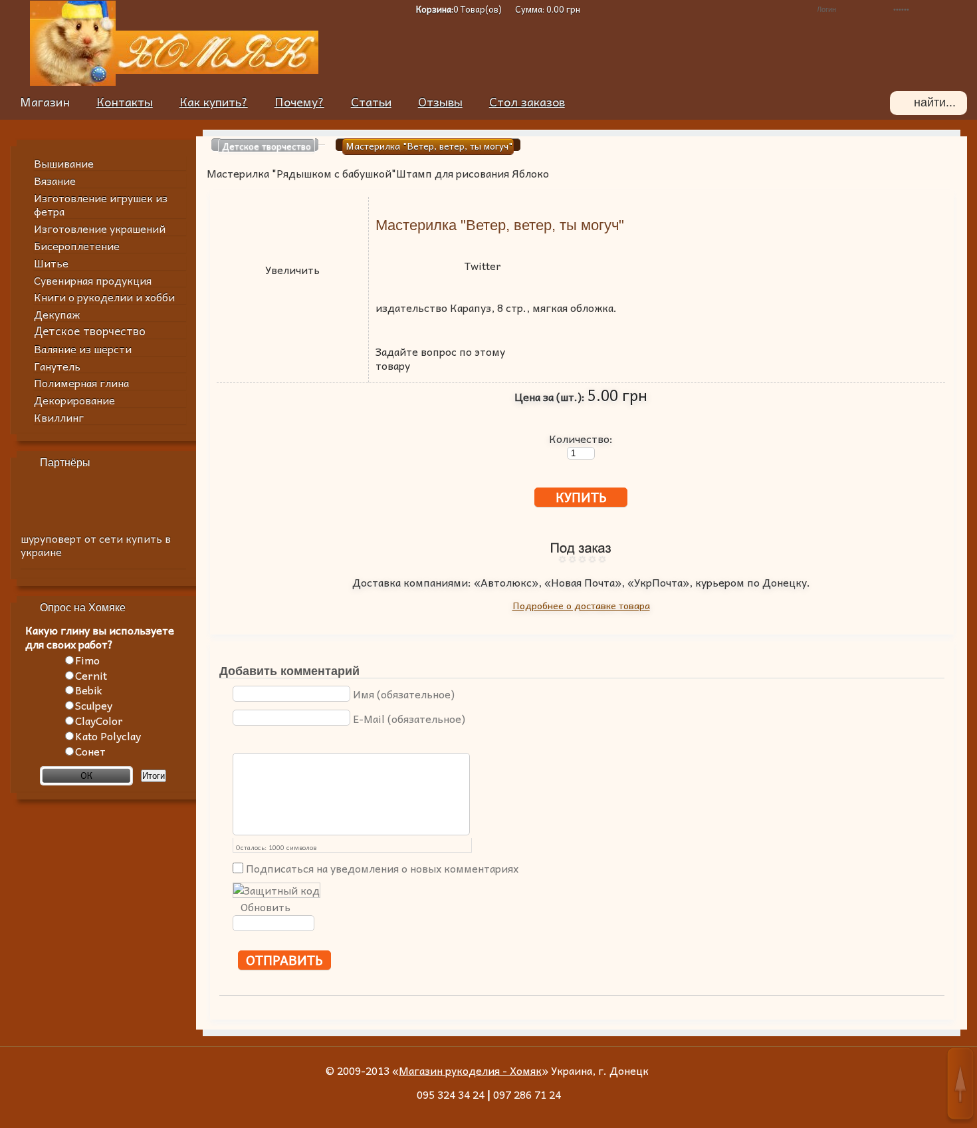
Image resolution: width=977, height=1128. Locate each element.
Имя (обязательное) (404, 693)
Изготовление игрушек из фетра (100, 204)
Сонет (90, 751)
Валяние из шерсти (83, 348)
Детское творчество (90, 331)
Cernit (91, 675)
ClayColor (99, 720)
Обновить (265, 907)
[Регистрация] (762, 9)
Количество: (581, 437)
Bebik (88, 689)
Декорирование (74, 399)
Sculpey (93, 705)
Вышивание (64, 163)
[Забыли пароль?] (782, 9)
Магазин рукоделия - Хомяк (470, 1070)
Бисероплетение (77, 245)
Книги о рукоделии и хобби (104, 296)
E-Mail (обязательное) (409, 718)
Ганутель (57, 365)
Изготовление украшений (99, 228)
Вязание (55, 180)
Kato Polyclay (108, 735)
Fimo (87, 659)
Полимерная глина (81, 382)
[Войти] (960, 9)
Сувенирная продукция (93, 280)
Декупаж (57, 314)
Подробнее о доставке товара (581, 605)
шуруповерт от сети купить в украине (96, 545)
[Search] (902, 103)
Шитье (51, 262)
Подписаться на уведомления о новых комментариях (382, 868)
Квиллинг (59, 417)
